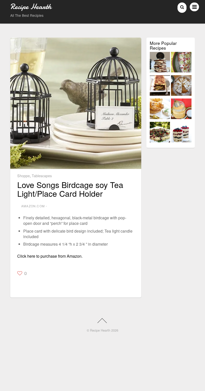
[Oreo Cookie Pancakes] (160, 63)
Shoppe (23, 175)
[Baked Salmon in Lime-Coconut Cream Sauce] (181, 63)
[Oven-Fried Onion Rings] (160, 110)
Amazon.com (33, 206)
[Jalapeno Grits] (181, 110)
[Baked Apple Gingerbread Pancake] (181, 86)
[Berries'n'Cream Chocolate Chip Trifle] (181, 133)
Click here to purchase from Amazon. (49, 256)
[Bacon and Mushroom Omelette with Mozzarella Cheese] (160, 133)
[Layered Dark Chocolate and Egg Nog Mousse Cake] (160, 86)
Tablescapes (42, 175)
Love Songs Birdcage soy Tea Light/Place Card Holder (70, 189)
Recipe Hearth (100, 330)
